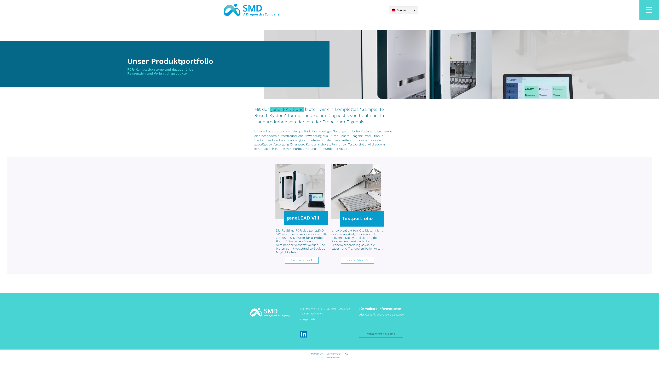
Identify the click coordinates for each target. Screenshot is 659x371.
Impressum (316, 353)
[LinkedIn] (303, 334)
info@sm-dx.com (310, 319)
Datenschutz (333, 353)
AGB (346, 353)
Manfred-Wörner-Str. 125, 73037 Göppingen (325, 308)
